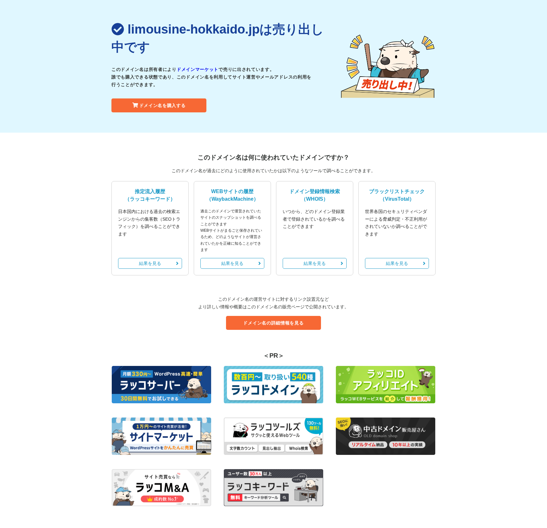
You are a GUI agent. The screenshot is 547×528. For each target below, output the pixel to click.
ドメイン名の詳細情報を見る (273, 322)
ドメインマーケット (197, 69)
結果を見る (150, 263)
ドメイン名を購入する (162, 105)
